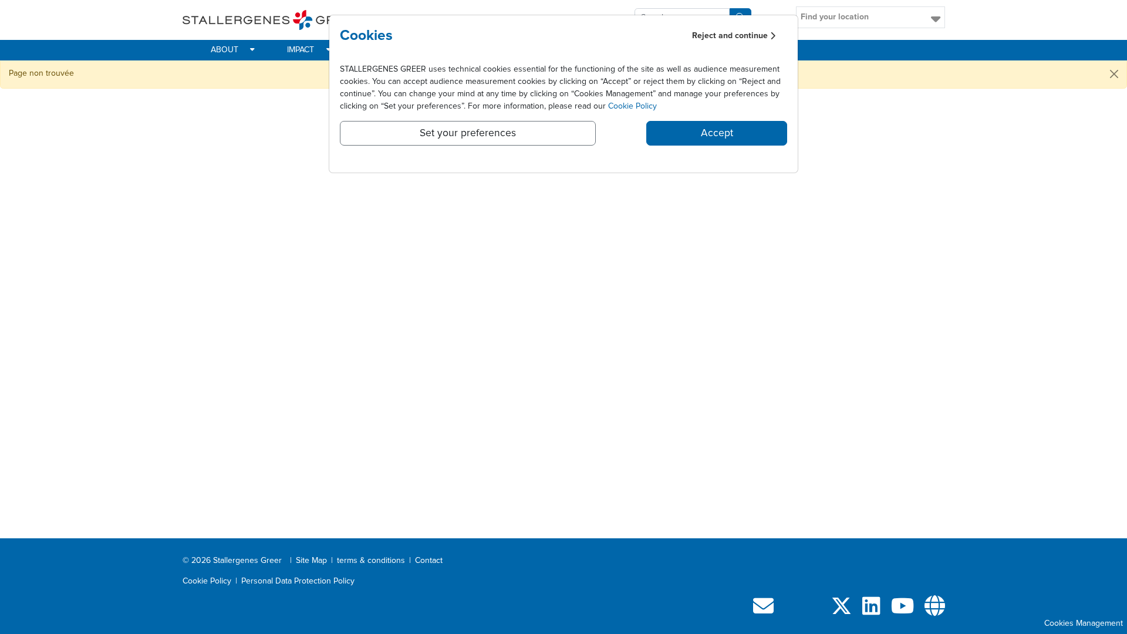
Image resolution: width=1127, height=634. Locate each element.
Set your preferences (468, 133)
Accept (717, 133)
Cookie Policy (632, 106)
